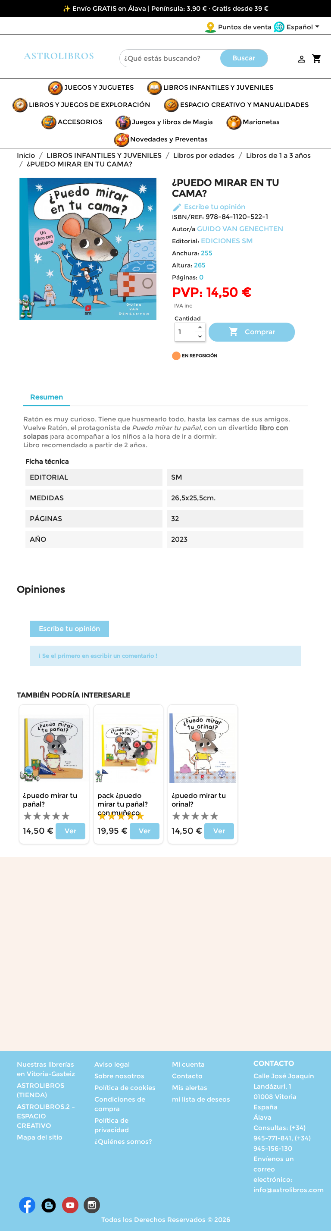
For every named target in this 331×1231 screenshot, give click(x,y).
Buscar (243, 58)
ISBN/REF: (188, 217)
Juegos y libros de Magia (172, 122)
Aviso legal (112, 1064)
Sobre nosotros (119, 1076)
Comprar (251, 332)
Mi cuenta (188, 1064)
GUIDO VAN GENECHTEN (240, 229)
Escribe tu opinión (208, 207)
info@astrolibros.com (288, 1190)
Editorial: (185, 241)
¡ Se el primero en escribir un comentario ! (98, 655)
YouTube (70, 1205)
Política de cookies (125, 1087)
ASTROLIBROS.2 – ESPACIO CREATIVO (46, 1116)
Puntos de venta (245, 27)
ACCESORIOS (80, 122)
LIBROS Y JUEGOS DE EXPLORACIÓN (89, 104)
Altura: (182, 265)
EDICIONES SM (227, 241)
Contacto (187, 1076)
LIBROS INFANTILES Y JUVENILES (218, 87)
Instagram (92, 1205)
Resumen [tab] (46, 397)
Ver (70, 831)
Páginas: (184, 277)
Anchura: (185, 253)
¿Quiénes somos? (123, 1141)
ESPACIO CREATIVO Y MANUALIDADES (244, 104)
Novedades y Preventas (169, 139)
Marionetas (261, 122)
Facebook (27, 1205)
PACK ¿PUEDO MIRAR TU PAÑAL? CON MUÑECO (122, 804)
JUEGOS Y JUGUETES (99, 87)
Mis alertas (189, 1087)
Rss (49, 1205)
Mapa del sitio (39, 1137)
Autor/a (183, 229)
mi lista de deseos (201, 1099)
